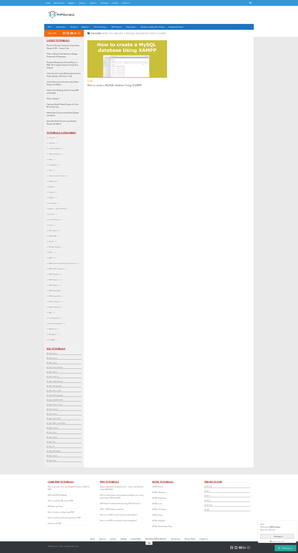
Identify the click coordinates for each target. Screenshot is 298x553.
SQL (50, 312)
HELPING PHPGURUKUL (156, 539)
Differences (53, 181)
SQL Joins (52, 460)
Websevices (53, 329)
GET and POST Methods (57, 495)
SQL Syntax (53, 358)
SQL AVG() (53, 437)
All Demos (105, 3)
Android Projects (55, 148)
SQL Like (52, 441)
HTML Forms (157, 486)
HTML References (159, 498)
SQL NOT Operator (56, 395)
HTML (51, 197)
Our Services (175, 539)
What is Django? (53, 98)
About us (102, 539)
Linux (51, 225)
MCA (209, 500)
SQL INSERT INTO (56, 400)
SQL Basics (53, 353)
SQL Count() (53, 428)
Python (81, 3)
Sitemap (123, 539)
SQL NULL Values (56, 404)
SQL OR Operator (55, 386)
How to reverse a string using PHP (61, 512)
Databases (85, 27)
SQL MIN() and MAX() (57, 423)
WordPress (74, 27)
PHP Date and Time (55, 506)
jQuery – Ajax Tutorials (57, 208)
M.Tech (209, 505)
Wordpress (52, 334)
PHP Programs (54, 274)
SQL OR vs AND (55, 390)
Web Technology (100, 27)
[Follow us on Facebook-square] (64, 33)
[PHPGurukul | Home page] (62, 14)
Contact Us (126, 3)
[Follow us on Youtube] (71, 33)
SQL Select (53, 362)
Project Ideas (131, 27)
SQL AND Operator (56, 381)
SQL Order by (54, 376)
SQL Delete (53, 414)
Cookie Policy (136, 539)
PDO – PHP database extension (112, 509)
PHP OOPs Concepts (56, 268)
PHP (49, 27)
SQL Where (53, 372)
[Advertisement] (208, 14)
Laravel (51, 214)
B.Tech (209, 486)
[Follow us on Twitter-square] (67, 33)
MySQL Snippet (54, 247)
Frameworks (60, 27)
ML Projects (53, 230)
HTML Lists (157, 503)
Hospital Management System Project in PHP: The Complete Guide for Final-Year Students (62, 65)
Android (92, 3)
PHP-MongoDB (54, 290)
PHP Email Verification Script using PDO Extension (120, 503)
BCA (208, 495)
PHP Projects (116, 27)
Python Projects (54, 301)
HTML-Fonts (157, 515)
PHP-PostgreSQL (55, 296)
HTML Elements (158, 520)
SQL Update (53, 409)
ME (208, 509)
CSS (50, 170)
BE (207, 491)
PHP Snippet (53, 285)
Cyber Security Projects (57, 176)
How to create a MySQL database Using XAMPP (114, 85)
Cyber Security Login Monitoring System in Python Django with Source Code (64, 74)
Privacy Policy (190, 539)
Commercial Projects (175, 27)
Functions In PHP (54, 523)
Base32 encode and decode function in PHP (64, 517)
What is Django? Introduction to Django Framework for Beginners (62, 55)
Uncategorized (54, 318)
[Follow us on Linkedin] (75, 33)
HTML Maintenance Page (162, 526)
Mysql (51, 241)
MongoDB (52, 236)
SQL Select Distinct (56, 367)
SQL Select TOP (55, 418)
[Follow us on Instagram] (79, 33)
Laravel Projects (54, 219)
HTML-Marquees (159, 492)
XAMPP (90, 81)
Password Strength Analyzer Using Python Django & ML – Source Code (63, 46)
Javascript (52, 203)
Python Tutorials (55, 307)
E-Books (115, 3)
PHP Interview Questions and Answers (63, 263)
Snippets (71, 3)
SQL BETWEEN (55, 451)
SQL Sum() (53, 432)
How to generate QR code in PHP (60, 500)
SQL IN (51, 446)
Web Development (55, 323)
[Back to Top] (149, 543)
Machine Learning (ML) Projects (153, 27)
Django (51, 186)
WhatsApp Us (278, 536)
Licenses (113, 539)
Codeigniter (53, 165)
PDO (50, 252)
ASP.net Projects (55, 154)
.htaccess (52, 137)
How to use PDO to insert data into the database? (118, 514)
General (51, 192)
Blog (50, 159)
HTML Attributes (159, 509)
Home (48, 3)
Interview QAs (59, 3)
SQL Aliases (53, 455)
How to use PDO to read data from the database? (118, 520)
